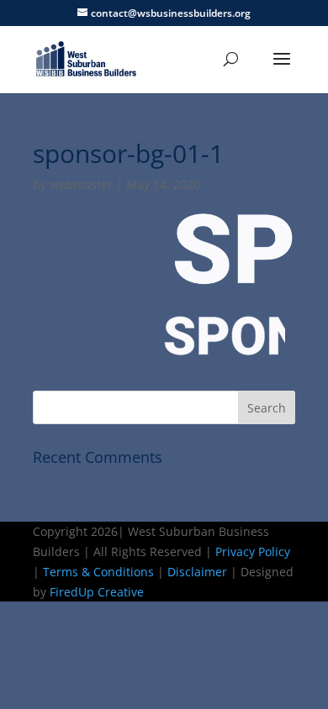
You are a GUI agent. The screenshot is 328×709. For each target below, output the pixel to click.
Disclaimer (197, 572)
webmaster (81, 184)
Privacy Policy (252, 551)
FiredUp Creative (97, 592)
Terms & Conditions (98, 572)
